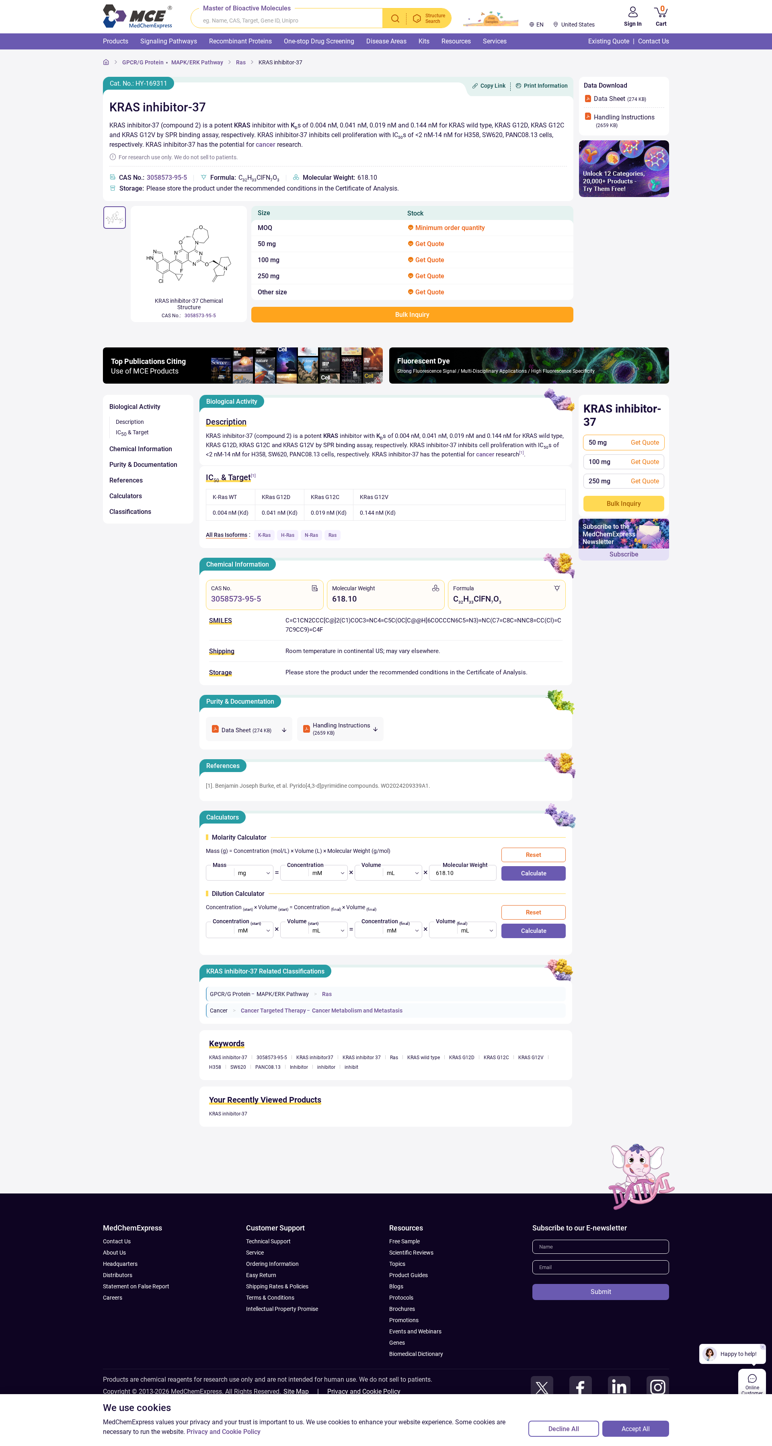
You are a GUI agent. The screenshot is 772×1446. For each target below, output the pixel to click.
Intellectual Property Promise (282, 1309)
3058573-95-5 (167, 177)
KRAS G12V (531, 1057)
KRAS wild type (423, 1057)
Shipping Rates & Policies (277, 1286)
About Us (114, 1252)
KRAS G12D (461, 1057)
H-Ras (287, 535)
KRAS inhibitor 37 (362, 1057)
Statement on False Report (136, 1286)
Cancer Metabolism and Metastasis (357, 1010)
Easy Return (261, 1275)
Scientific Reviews (411, 1252)
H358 (215, 1067)
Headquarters (120, 1264)
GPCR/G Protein (143, 62)
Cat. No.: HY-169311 (138, 83)
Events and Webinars (415, 1331)
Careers (112, 1297)
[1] (521, 452)
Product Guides (408, 1275)
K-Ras (264, 535)
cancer (265, 144)
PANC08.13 (268, 1067)
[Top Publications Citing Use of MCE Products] (243, 381)
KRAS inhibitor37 (314, 1057)
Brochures (402, 1309)
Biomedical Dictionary (416, 1354)
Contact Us (117, 1241)
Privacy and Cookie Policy (363, 1391)
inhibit (351, 1067)
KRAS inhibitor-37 (280, 62)
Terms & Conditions (270, 1297)
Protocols (401, 1297)
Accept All (636, 1429)
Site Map (296, 1391)
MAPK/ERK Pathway (197, 62)
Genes (397, 1342)
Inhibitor (299, 1067)
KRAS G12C (496, 1057)
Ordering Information (272, 1264)
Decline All (563, 1429)
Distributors (117, 1275)
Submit (601, 1292)
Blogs (396, 1286)
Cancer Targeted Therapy (273, 1010)
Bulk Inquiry (624, 503)
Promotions (404, 1320)
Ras (241, 62)
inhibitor (326, 1067)
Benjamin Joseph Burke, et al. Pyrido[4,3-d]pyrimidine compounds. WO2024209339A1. (322, 786)
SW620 (238, 1067)
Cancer (219, 1010)
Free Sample (404, 1241)
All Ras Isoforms (226, 535)
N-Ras (311, 535)
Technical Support (268, 1241)
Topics (397, 1264)
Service (255, 1252)
